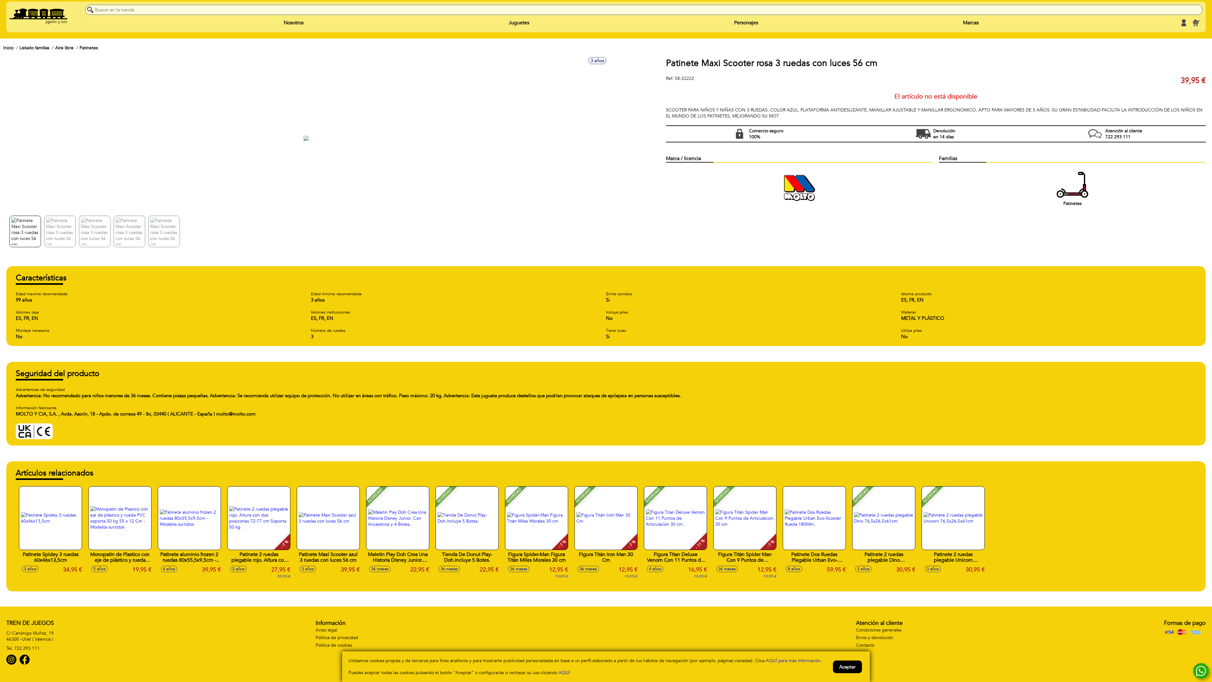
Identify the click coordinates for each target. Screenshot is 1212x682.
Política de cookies (334, 645)
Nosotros (294, 22)
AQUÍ (564, 673)
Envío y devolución (874, 638)
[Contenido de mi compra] (1196, 22)
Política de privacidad (337, 638)
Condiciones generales (878, 630)
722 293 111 (26, 648)
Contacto (865, 645)
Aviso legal (326, 630)
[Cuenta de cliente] (1183, 22)
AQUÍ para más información (793, 661)
